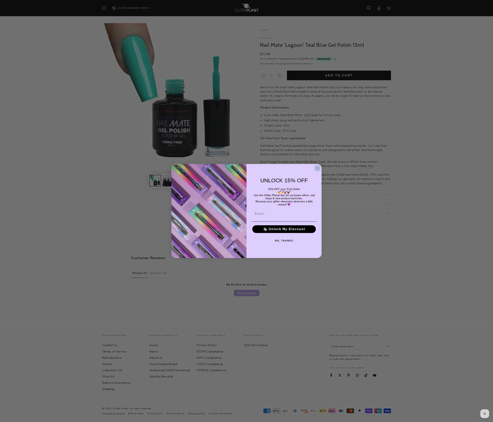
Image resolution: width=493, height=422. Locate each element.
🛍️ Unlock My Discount (284, 229)
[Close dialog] (317, 168)
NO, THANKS (284, 240)
